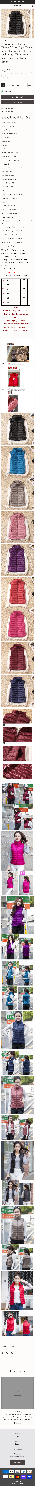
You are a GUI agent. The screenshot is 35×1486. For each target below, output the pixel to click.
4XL (29, 85)
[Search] (28, 6)
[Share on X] (7, 1353)
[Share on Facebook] (2, 1353)
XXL (18, 85)
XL (13, 85)
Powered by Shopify (17, 1483)
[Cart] (32, 6)
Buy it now (17, 102)
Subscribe (17, 1462)
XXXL (24, 85)
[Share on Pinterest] (12, 1353)
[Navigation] (2, 6)
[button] (14, 1423)
